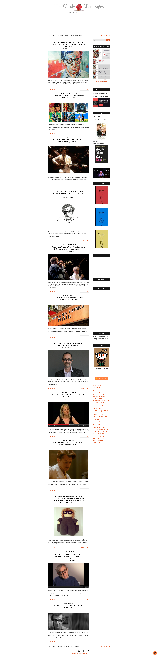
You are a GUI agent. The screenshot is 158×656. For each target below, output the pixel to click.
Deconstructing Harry (97, 405)
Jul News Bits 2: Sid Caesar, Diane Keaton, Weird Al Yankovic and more (68, 299)
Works (65, 35)
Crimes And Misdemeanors (99, 402)
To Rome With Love (98, 438)
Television (74, 341)
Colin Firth (106, 400)
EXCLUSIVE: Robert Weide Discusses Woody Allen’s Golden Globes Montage (68, 344)
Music (65, 137)
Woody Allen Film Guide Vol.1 (101, 206)
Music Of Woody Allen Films (73, 137)
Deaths (66, 39)
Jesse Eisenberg (96, 416)
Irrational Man (98, 414)
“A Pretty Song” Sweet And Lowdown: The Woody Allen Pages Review (68, 444)
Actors (62, 39)
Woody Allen (78, 35)
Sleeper (94, 433)
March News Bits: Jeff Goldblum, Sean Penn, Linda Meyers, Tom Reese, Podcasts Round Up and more (68, 44)
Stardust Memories (100, 433)
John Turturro (95, 418)
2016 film (94, 385)
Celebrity (102, 400)
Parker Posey (95, 431)
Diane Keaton (105, 406)
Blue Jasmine (98, 390)
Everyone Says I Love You (97, 410)
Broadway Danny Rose (97, 392)
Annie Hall (96, 388)
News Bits (74, 39)
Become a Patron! (101, 83)
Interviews (70, 244)
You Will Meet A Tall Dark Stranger (98, 443)
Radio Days (100, 431)
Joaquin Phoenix (104, 416)
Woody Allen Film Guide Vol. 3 (101, 249)
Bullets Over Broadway (99, 394)
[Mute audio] (107, 55)
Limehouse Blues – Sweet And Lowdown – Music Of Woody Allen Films (68, 140)
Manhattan (96, 427)
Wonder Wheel (96, 442)
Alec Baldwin (99, 385)
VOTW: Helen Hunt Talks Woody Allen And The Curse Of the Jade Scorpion (68, 396)
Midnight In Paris (102, 430)
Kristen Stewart (106, 418)
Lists (72, 603)
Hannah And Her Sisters (99, 412)
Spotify (101, 81)
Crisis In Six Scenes (96, 404)
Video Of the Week (72, 392)
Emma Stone (97, 408)
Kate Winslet (100, 418)
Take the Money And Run (97, 434)
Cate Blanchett (96, 400)
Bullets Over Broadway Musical (99, 396)
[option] (101, 61)
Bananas (102, 387)
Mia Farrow (95, 429)
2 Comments (71, 100)
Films (70, 39)
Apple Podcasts (101, 79)
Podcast (53, 35)
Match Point (103, 427)
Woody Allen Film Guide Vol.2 (101, 228)
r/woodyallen (101, 369)
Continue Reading (84, 89)
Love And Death (96, 419)
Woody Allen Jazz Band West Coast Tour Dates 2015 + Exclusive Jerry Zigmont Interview (68, 248)
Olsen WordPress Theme (76, 653)
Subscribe (109, 57)
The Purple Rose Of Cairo (98, 436)
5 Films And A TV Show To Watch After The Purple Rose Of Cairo (68, 97)
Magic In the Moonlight (97, 423)
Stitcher (105, 81)
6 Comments (71, 347)
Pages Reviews (72, 440)
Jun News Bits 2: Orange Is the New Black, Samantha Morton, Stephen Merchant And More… (68, 193)
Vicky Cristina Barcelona (98, 440)
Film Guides (59, 35)
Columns (71, 35)
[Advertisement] (79, 24)
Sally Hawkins (105, 431)
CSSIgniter (84, 653)
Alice (102, 385)
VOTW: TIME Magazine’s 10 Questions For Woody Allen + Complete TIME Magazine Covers (68, 556)
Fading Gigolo (105, 410)
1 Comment (71, 48)
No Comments (72, 143)
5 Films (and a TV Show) (65, 93)
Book (49, 35)
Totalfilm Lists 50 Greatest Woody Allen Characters (68, 607)
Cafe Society (97, 398)
